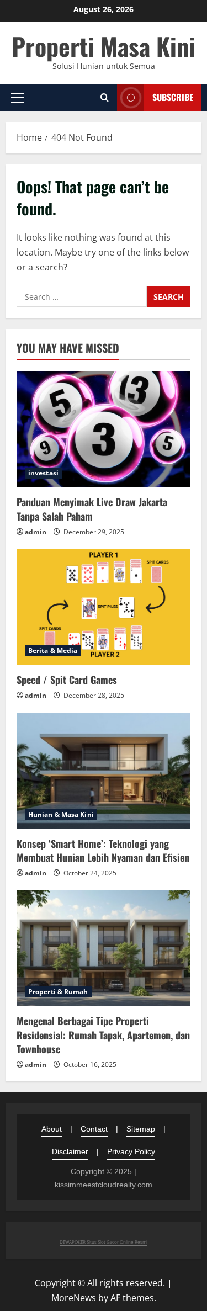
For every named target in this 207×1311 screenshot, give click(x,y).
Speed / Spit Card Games (67, 679)
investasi (43, 472)
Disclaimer (70, 1151)
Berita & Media (52, 650)
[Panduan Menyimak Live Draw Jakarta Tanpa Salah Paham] (103, 429)
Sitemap (140, 1128)
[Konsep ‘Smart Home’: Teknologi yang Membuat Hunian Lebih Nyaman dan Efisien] (103, 771)
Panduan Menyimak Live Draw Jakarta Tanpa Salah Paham (92, 509)
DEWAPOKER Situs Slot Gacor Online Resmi (103, 1242)
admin (35, 532)
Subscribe (172, 97)
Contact (94, 1128)
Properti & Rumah (58, 991)
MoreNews (73, 1298)
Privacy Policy (131, 1151)
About (51, 1128)
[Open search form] (104, 97)
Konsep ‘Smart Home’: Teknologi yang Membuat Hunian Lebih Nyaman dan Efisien (103, 850)
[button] (17, 97)
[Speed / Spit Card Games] (103, 607)
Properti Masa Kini (103, 46)
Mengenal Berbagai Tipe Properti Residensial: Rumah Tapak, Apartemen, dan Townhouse (103, 1034)
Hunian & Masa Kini (61, 814)
